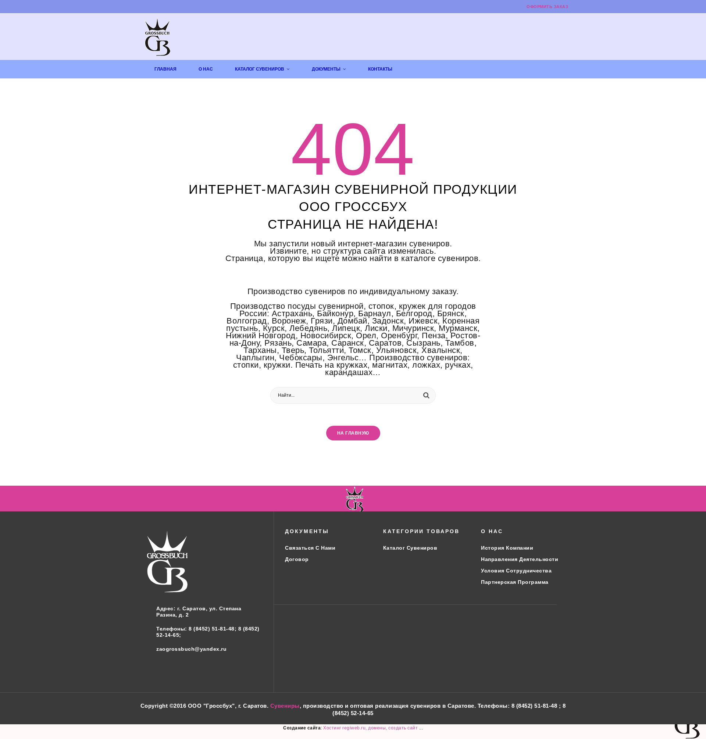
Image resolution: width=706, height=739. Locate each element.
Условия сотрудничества (516, 571)
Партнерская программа (515, 582)
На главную (353, 433)
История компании (507, 548)
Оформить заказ (547, 6)
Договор (297, 559)
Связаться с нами (310, 548)
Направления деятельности (519, 559)
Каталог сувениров (410, 548)
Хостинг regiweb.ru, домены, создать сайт (371, 728)
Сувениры (285, 706)
